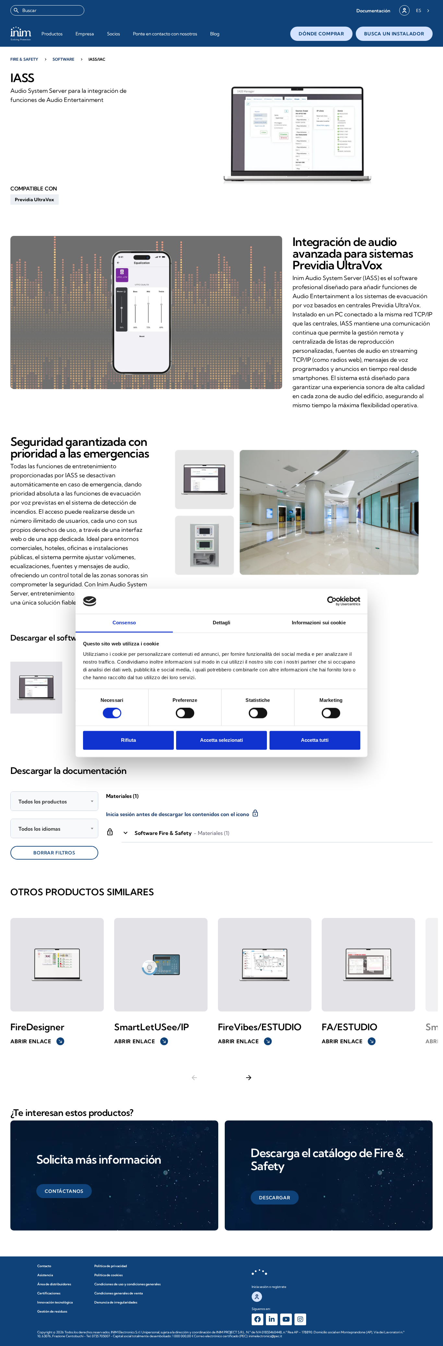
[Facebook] (257, 1319)
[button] (373, 10)
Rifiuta (128, 740)
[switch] (185, 713)
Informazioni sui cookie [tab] (318, 622)
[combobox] (47, 10)
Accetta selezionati (221, 740)
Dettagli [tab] (222, 622)
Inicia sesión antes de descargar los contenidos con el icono (182, 813)
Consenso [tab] (124, 622)
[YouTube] (286, 1319)
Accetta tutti (315, 740)
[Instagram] (300, 1319)
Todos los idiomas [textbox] (39, 829)
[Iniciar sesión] (404, 10)
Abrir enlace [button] (36, 1041)
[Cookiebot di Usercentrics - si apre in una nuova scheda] (332, 601)
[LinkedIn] (272, 1319)
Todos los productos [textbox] (42, 801)
